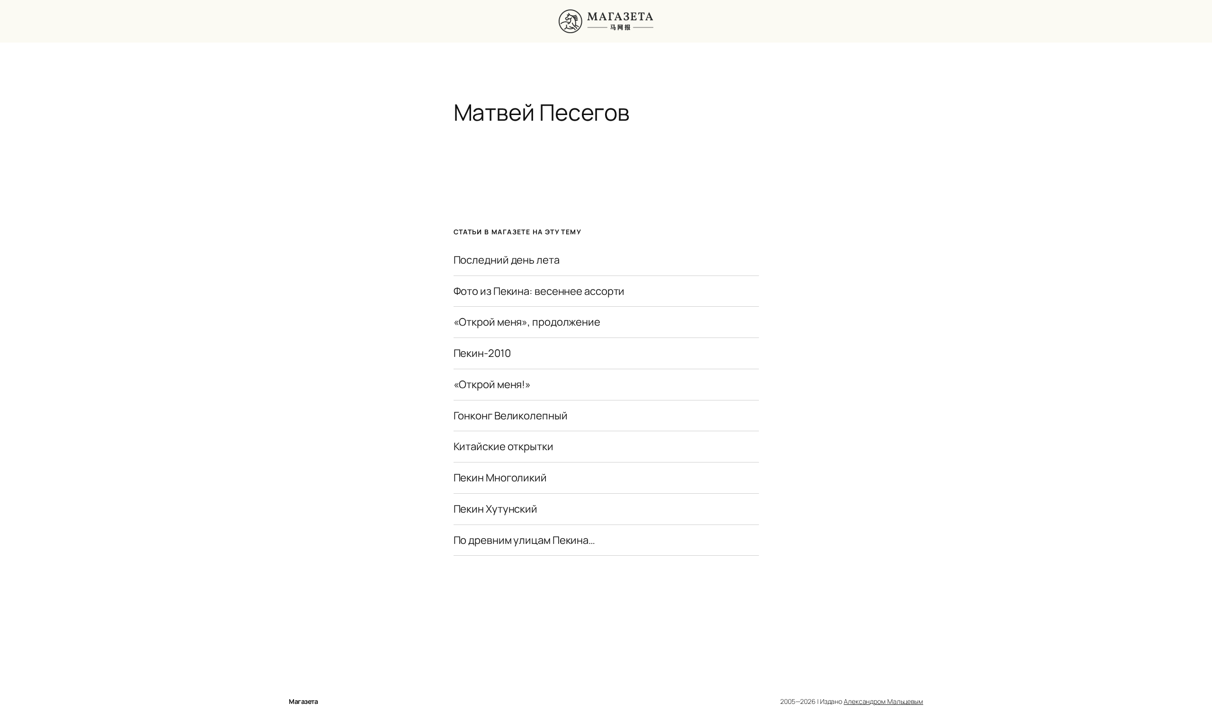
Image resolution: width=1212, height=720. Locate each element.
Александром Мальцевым (883, 701)
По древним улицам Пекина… (525, 540)
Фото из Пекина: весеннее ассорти (539, 291)
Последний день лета (507, 260)
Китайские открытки (503, 447)
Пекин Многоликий (500, 478)
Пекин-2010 (482, 353)
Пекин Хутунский (496, 509)
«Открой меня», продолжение (527, 322)
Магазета (303, 701)
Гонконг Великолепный (511, 416)
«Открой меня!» (492, 385)
